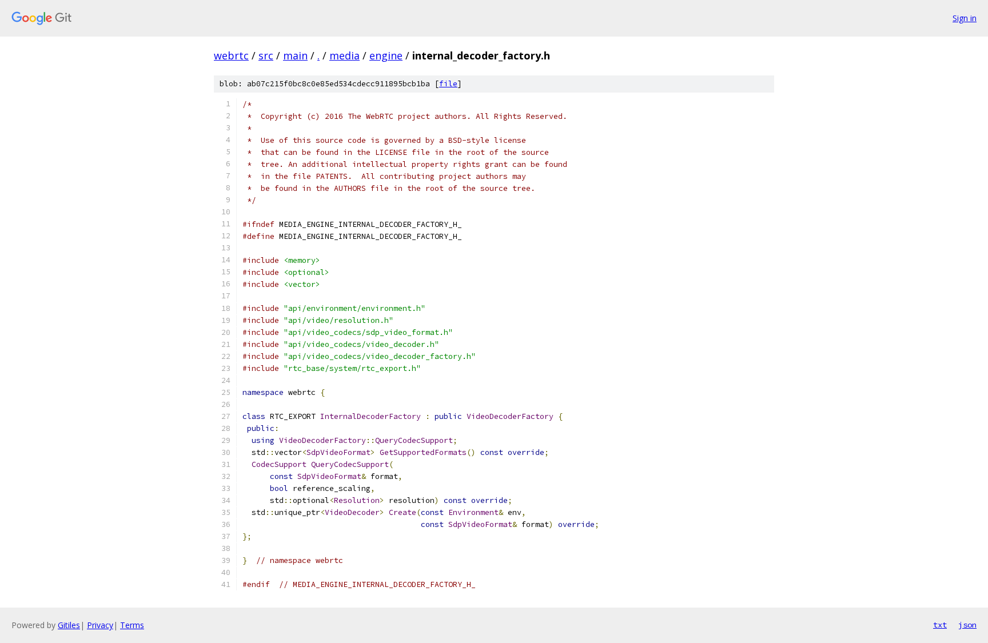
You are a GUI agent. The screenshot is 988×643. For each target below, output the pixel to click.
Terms (132, 625)
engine (386, 55)
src (265, 55)
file (448, 84)
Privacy (100, 625)
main (295, 55)
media (344, 55)
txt (940, 625)
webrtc (231, 55)
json (967, 625)
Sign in (965, 18)
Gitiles (69, 625)
